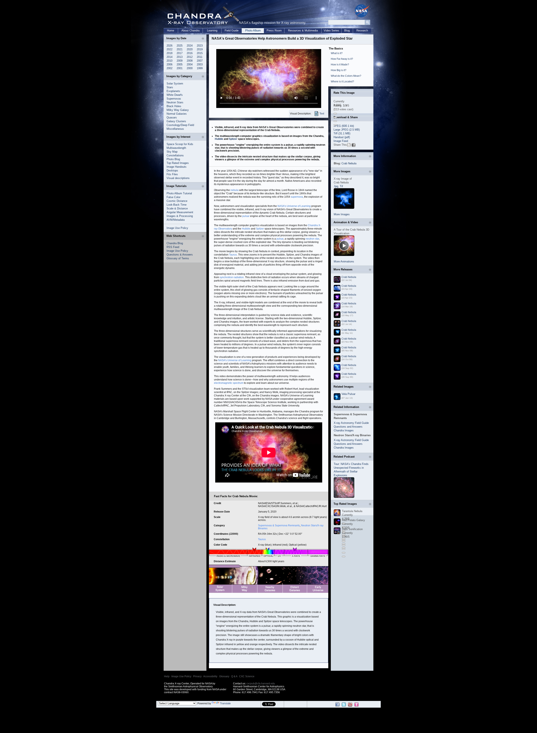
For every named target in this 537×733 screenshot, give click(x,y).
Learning (212, 30)
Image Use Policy (177, 228)
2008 (190, 60)
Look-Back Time (176, 204)
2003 (200, 64)
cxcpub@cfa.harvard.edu (260, 683)
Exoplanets (173, 91)
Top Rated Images (178, 163)
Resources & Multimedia (303, 30)
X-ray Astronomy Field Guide (351, 422)
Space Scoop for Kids (180, 144)
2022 (169, 49)
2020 (190, 49)
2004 (190, 64)
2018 (169, 53)
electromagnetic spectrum (228, 382)
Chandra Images (344, 430)
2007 (200, 60)
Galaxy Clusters (176, 121)
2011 (199, 56)
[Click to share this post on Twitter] (349, 146)
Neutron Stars (175, 102)
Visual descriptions (178, 178)
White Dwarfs (175, 94)
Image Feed (341, 141)
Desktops (172, 170)
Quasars (172, 117)
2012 (190, 56)
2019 (200, 49)
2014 (169, 56)
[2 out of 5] (335, 113)
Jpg (336, 186)
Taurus (233, 254)
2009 (179, 60)
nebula (235, 190)
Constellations (175, 155)
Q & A (234, 676)
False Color (173, 197)
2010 (169, 60)
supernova (297, 196)
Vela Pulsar (348, 394)
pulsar (245, 216)
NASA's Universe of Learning (294, 206)
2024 (190, 45)
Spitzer (233, 139)
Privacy (197, 676)
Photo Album (253, 30)
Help (166, 676)
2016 (190, 53)
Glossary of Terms (178, 258)
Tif (341, 186)
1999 (200, 68)
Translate (225, 703)
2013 (179, 56)
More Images (342, 214)
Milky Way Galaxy (178, 110)
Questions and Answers (348, 426)
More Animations (344, 261)
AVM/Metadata (176, 219)
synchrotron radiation (232, 277)
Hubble (219, 139)
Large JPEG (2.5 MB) (347, 129)
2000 (190, 68)
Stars (170, 87)
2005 (179, 64)
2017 (179, 53)
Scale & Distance (177, 208)
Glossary (224, 676)
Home (170, 30)
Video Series (331, 30)
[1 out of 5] (335, 109)
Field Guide (232, 30)
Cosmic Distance (177, 200)
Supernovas (174, 98)
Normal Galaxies (177, 113)
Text (321, 113)
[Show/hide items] (203, 38)
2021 (179, 49)
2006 (169, 64)
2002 (169, 68)
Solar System (175, 83)
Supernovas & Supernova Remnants (279, 525)
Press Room (274, 30)
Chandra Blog (175, 243)
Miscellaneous (175, 128)
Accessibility (210, 676)
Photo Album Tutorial (179, 193)
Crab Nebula (348, 163)
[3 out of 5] (335, 117)
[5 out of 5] (335, 125)
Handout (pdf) (342, 137)
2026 (169, 45)
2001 (179, 68)
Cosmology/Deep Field (180, 125)
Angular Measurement (180, 212)
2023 (200, 45)
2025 (179, 45)
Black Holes (174, 106)
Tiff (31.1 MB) (342, 133)
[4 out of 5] (335, 121)
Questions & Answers (180, 254)
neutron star (312, 238)
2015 (200, 53)
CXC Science (246, 676)
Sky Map (172, 151)
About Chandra (190, 30)
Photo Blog (173, 159)
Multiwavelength (176, 147)
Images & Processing (180, 216)
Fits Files (172, 174)
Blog (347, 30)
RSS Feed (173, 247)
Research (362, 30)
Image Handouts (176, 166)
